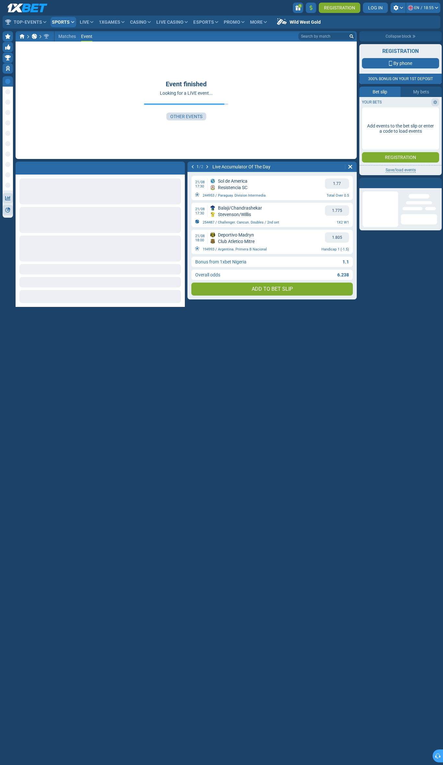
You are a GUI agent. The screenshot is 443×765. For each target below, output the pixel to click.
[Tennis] (34, 36)
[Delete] (350, 167)
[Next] (207, 166)
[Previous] (192, 166)
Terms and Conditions (404, 141)
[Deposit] (311, 8)
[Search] (351, 36)
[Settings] (398, 8)
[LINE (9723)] (22, 36)
